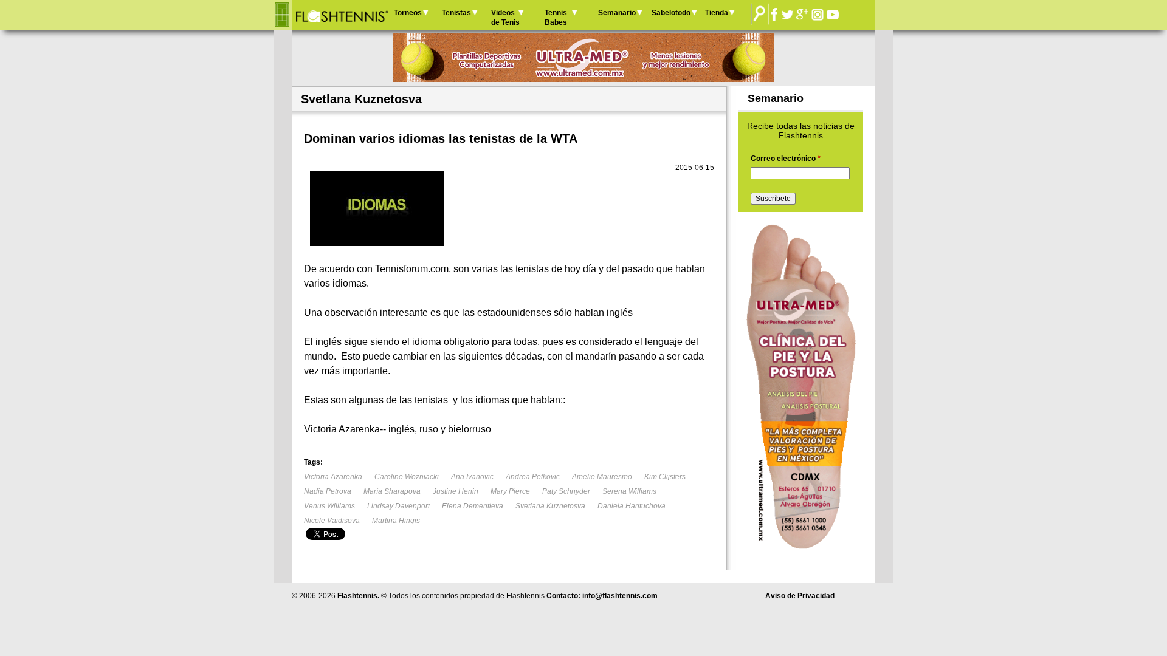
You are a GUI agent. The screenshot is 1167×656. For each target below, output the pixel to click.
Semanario (617, 13)
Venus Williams (329, 506)
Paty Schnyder (566, 491)
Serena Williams (629, 491)
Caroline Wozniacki (406, 477)
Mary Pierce (510, 491)
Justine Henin (455, 491)
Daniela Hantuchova (631, 506)
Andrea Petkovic (533, 477)
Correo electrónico (786, 158)
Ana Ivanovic (472, 477)
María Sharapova (392, 491)
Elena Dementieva (472, 506)
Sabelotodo (671, 13)
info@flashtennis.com (620, 596)
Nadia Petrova (327, 491)
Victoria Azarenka (333, 477)
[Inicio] (341, 15)
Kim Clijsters (665, 477)
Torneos (408, 13)
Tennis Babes (556, 18)
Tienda (716, 13)
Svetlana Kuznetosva (550, 506)
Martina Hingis (396, 520)
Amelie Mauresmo (602, 477)
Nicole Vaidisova (332, 520)
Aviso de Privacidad (800, 596)
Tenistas (456, 13)
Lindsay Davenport (398, 506)
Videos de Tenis (505, 18)
